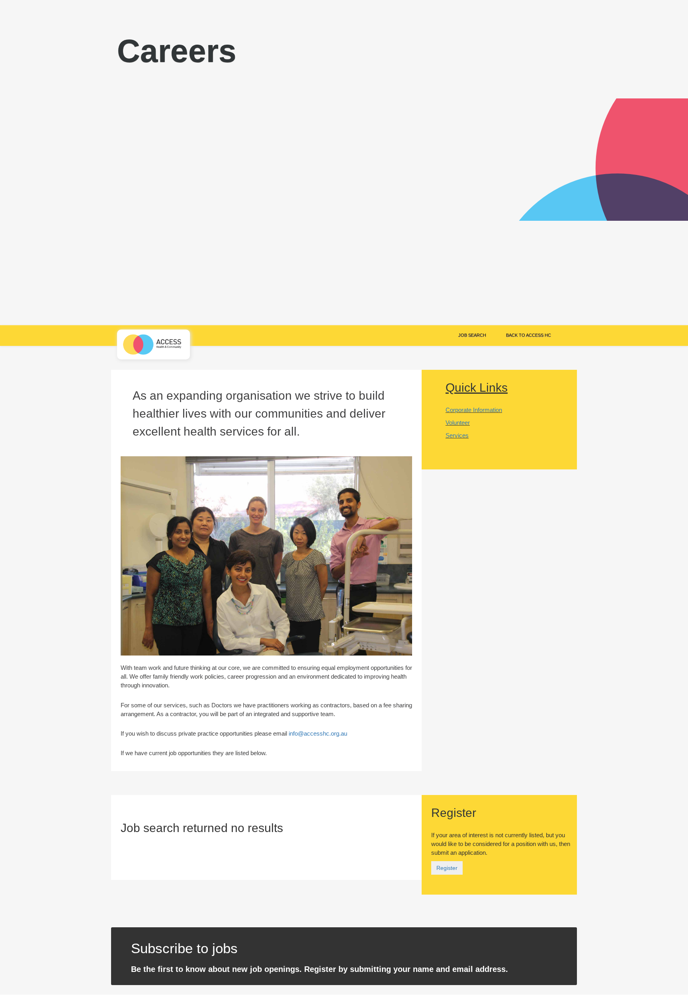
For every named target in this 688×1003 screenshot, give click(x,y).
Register (446, 868)
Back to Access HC (528, 335)
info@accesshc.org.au (318, 733)
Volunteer (458, 422)
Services (457, 435)
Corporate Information (474, 409)
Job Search (472, 335)
